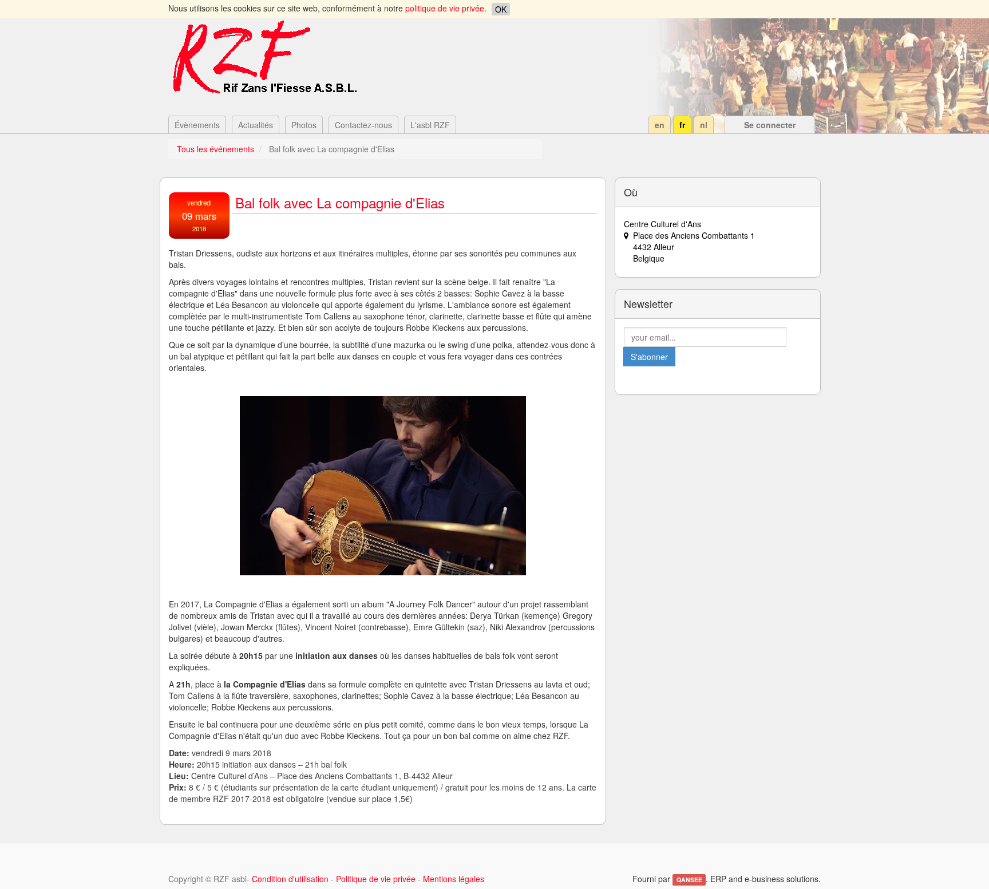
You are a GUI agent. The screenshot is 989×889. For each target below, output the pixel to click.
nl (703, 125)
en (659, 125)
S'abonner (649, 356)
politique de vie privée (444, 8)
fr (682, 125)
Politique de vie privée (376, 878)
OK (501, 9)
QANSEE (689, 879)
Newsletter (648, 303)
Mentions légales (453, 878)
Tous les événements (215, 149)
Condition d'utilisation (290, 878)
